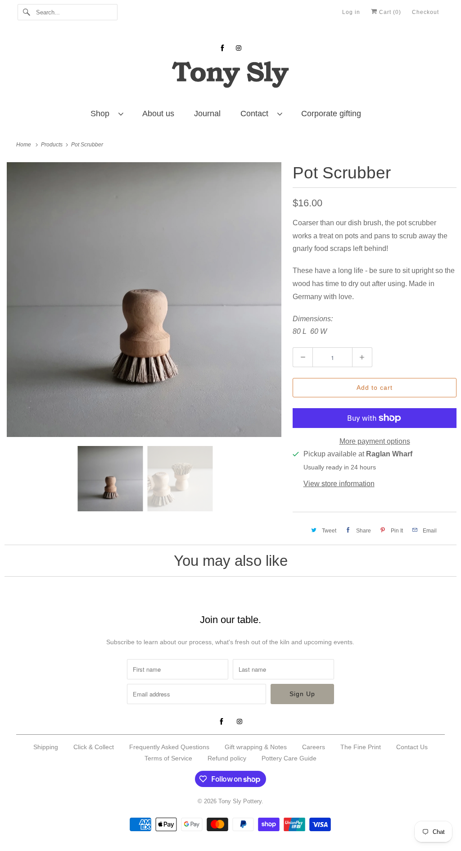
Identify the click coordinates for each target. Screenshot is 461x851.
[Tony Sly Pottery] (230, 76)
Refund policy (227, 758)
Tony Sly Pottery (240, 801)
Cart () (389, 12)
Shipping (45, 747)
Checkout (425, 12)
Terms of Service (168, 758)
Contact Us (412, 747)
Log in (351, 12)
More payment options (374, 441)
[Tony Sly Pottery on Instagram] (238, 48)
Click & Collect (93, 747)
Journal (207, 113)
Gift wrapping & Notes (256, 747)
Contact (256, 113)
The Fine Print (360, 747)
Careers (313, 747)
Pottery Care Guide (289, 758)
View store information (339, 483)
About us (158, 113)
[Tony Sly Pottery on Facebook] (222, 48)
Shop (102, 113)
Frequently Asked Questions (169, 747)
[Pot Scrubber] (144, 299)
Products (52, 144)
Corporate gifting (331, 113)
